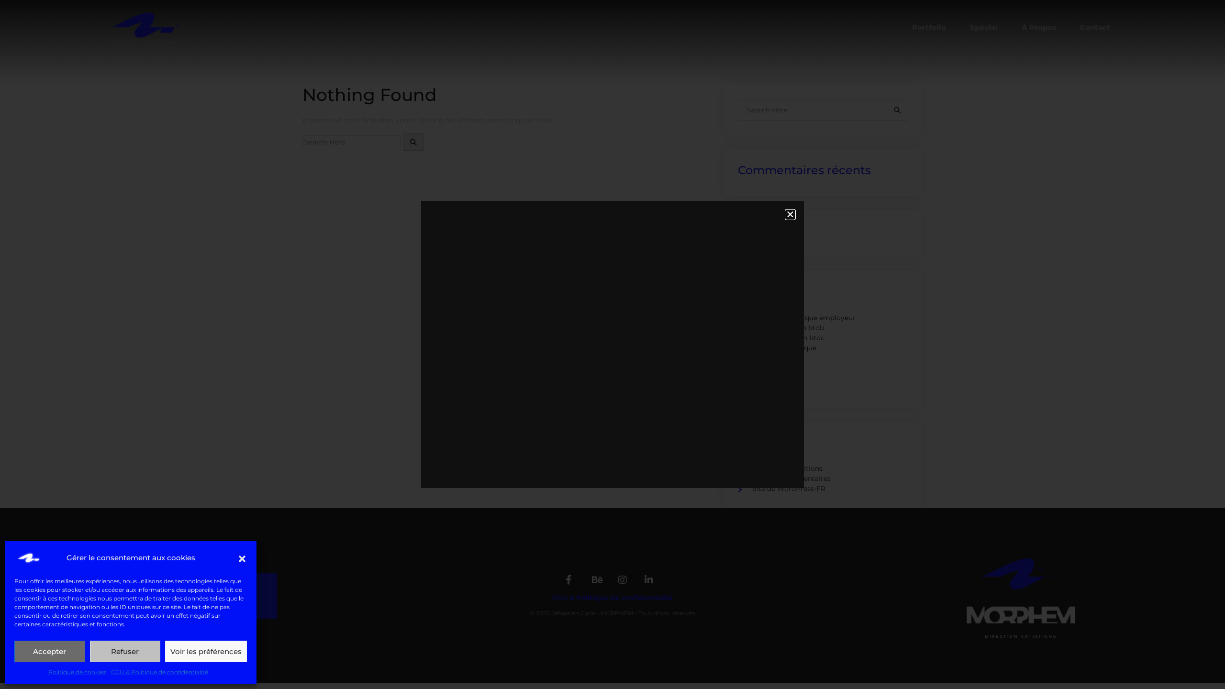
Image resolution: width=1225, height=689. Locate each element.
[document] (612, 344)
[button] (242, 558)
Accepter (49, 651)
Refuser (125, 651)
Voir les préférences (206, 651)
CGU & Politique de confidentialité (159, 672)
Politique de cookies (77, 672)
